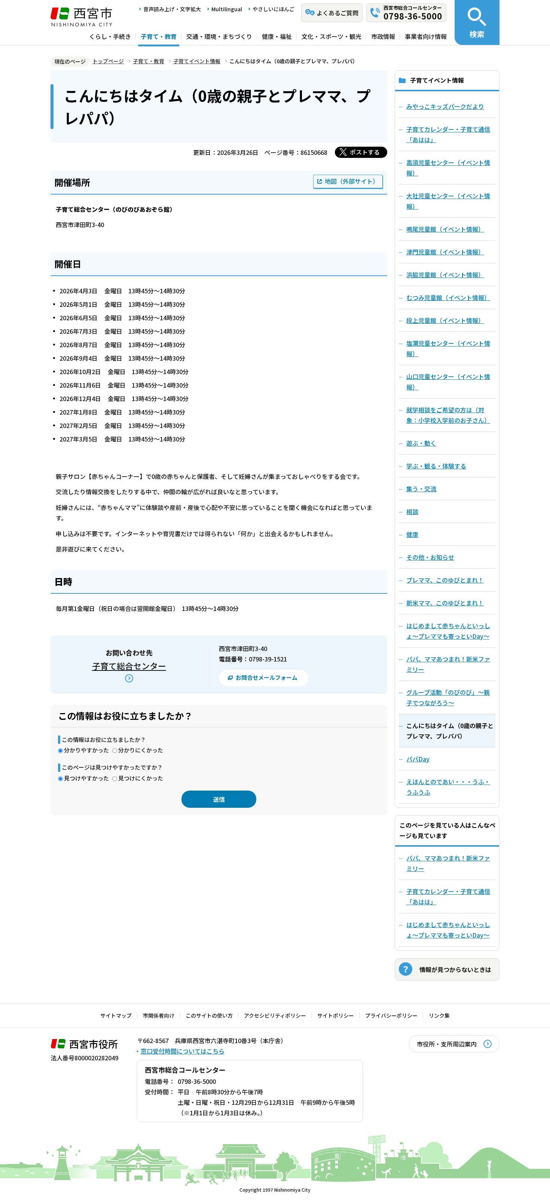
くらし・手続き (110, 36)
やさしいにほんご (273, 9)
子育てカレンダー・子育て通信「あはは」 (448, 896)
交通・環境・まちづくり (219, 36)
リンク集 (439, 1015)
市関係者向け (158, 1015)
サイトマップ (116, 1015)
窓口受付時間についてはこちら (182, 1050)
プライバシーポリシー (391, 1015)
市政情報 (383, 36)
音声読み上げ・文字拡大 (172, 9)
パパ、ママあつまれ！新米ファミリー (448, 863)
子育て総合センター (129, 666)
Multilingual (226, 9)
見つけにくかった (140, 778)
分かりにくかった (140, 750)
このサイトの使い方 (209, 1015)
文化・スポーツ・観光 (331, 36)
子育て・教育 (159, 36)
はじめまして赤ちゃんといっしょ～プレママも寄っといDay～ (448, 929)
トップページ (108, 61)
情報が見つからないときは (455, 969)
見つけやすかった (86, 778)
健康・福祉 (277, 36)
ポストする (365, 151)
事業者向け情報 (426, 36)
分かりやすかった (86, 750)
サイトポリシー (335, 1015)
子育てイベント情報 (196, 61)
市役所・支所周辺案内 (447, 1043)
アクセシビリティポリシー (275, 1015)
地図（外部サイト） (352, 181)
